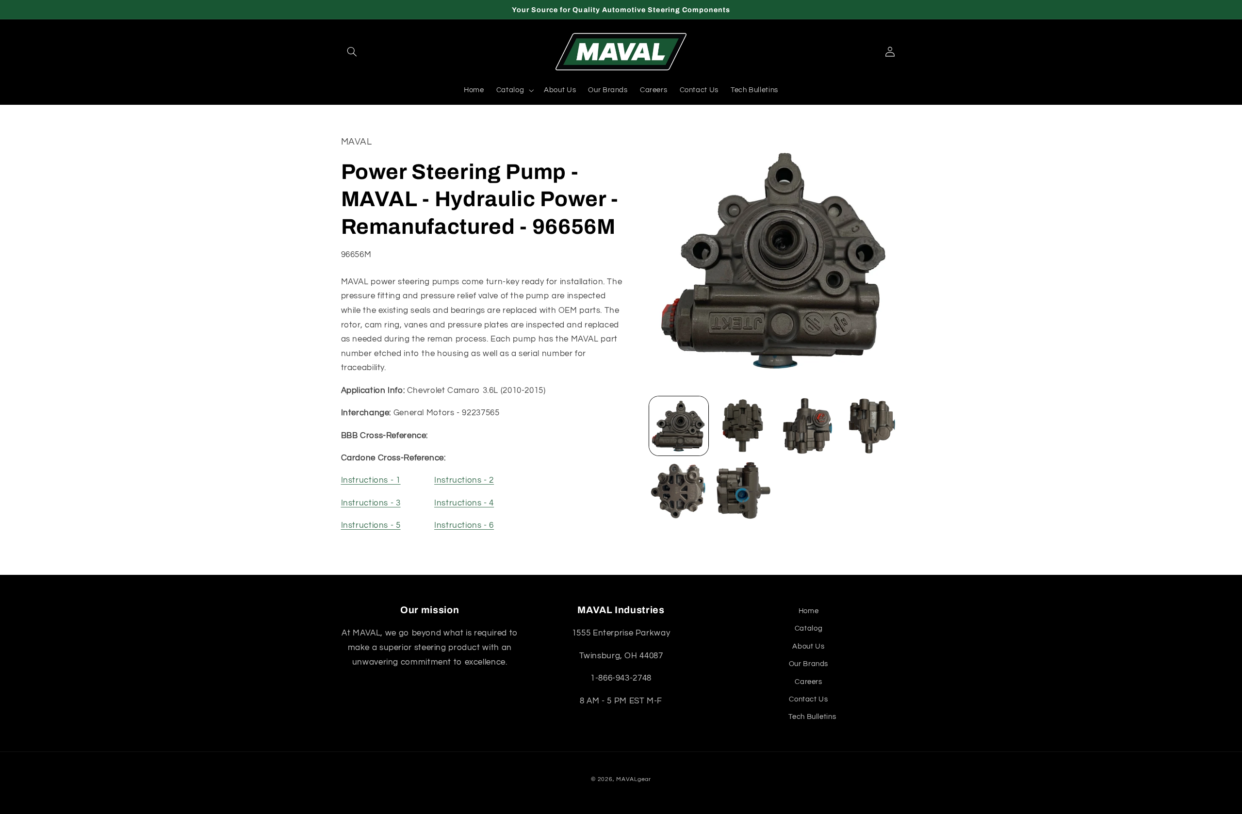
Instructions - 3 (371, 503)
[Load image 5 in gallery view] (678, 490)
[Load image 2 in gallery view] (742, 426)
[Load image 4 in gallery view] (871, 426)
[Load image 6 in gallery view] (742, 490)
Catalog (808, 628)
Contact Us (808, 699)
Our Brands (808, 663)
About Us (808, 646)
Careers (808, 681)
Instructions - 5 (371, 525)
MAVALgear (633, 779)
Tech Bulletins (812, 716)
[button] (352, 52)
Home (809, 611)
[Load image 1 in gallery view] (678, 426)
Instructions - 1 (371, 480)
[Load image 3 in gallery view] (807, 426)
